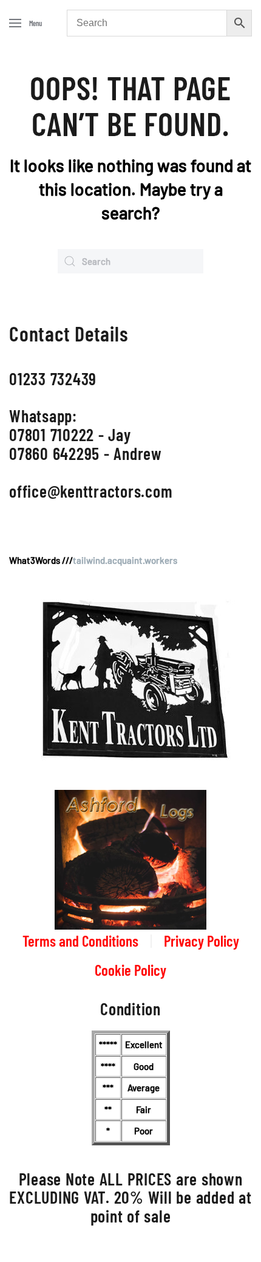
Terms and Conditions (80, 940)
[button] (25, 23)
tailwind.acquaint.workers (125, 560)
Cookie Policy (130, 970)
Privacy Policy (201, 940)
